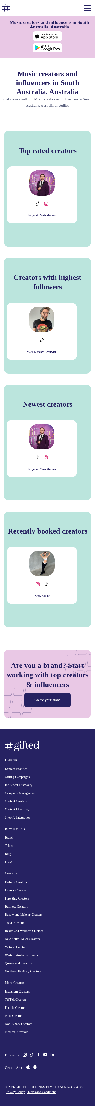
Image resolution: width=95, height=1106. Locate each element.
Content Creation (16, 801)
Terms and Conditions (41, 1092)
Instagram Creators (17, 991)
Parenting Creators (17, 898)
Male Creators (14, 1016)
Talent (9, 845)
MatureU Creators (16, 1032)
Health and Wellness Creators (24, 931)
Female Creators (15, 1007)
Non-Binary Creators (18, 1024)
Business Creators (16, 906)
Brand (9, 837)
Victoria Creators (16, 947)
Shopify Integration (17, 817)
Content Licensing (17, 809)
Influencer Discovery (18, 785)
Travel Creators (15, 923)
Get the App (13, 1067)
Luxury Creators (15, 890)
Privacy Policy (15, 1092)
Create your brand (47, 700)
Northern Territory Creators (23, 971)
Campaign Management (20, 793)
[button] (87, 8)
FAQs (8, 862)
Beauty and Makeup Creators (23, 914)
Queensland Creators (18, 963)
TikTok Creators (15, 999)
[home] (6, 8)
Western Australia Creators (22, 955)
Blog (8, 854)
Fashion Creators (16, 882)
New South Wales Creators (22, 939)
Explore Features (16, 769)
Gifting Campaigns (17, 777)
